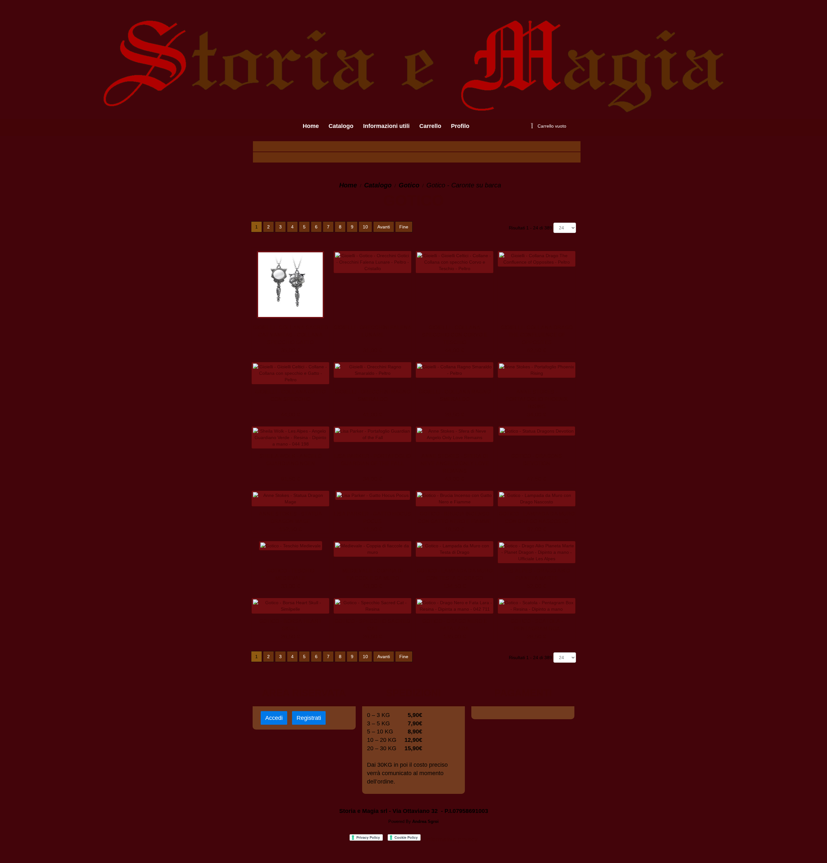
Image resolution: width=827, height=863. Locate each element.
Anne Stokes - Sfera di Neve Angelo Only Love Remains (454, 463)
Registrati (309, 718)
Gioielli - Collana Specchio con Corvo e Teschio (454, 335)
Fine (403, 226)
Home (348, 185)
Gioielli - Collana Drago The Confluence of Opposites (537, 335)
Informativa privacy (451, 839)
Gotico (409, 185)
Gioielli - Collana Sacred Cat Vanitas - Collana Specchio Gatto (290, 335)
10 (365, 226)
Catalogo (378, 185)
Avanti (383, 226)
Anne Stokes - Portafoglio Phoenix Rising (537, 399)
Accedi (274, 718)
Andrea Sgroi (425, 821)
